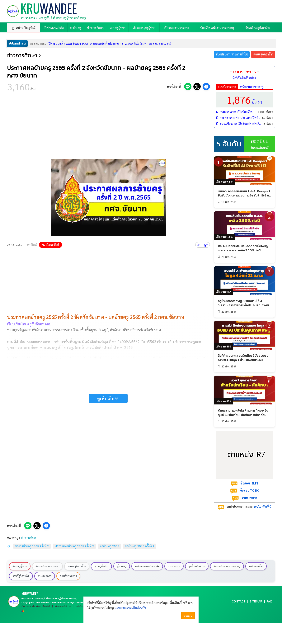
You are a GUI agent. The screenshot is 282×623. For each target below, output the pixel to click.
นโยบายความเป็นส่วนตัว (130, 608)
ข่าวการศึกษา (29, 538)
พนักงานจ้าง (256, 566)
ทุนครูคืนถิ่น (101, 566)
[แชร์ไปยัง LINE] (187, 86)
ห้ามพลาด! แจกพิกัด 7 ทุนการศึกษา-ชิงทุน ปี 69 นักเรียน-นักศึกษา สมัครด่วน (243, 412)
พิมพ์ (34, 245)
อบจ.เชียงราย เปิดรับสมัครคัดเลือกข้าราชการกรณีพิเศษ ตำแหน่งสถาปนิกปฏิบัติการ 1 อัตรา (241, 123)
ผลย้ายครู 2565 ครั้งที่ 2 (139, 546)
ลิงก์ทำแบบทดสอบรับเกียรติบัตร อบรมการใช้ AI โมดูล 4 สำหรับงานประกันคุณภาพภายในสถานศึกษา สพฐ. (243, 359)
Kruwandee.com (57, 602)
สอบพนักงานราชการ (47, 566)
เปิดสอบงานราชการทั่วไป (232, 54)
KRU (29, 593)
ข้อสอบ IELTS (249, 483)
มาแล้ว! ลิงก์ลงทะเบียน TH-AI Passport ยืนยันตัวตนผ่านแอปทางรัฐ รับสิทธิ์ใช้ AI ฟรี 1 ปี (244, 195)
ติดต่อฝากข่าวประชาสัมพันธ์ (35, 606)
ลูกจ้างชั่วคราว (197, 566)
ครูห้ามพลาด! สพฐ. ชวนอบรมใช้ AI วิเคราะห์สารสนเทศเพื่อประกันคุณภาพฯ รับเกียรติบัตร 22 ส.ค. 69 (243, 305)
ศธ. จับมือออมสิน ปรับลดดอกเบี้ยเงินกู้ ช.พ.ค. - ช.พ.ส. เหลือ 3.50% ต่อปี (243, 248)
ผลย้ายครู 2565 (109, 546)
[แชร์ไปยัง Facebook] (206, 86)
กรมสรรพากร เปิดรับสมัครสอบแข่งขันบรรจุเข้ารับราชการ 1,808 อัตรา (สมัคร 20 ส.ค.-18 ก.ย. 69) (238, 112)
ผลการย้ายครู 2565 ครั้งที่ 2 (32, 546)
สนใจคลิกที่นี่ (262, 507)
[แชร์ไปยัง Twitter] (197, 86)
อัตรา (244, 99)
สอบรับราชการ (227, 87)
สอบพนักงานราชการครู (227, 566)
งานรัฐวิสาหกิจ (20, 576)
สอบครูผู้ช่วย (19, 566)
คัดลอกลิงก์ (52, 245)
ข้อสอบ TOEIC (249, 490)
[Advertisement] (108, 126)
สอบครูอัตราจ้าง (263, 54)
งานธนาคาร (44, 576)
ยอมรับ (188, 615)
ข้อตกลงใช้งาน (63, 606)
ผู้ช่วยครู (121, 566)
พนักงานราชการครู (252, 87)
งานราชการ (249, 498)
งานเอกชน (174, 566)
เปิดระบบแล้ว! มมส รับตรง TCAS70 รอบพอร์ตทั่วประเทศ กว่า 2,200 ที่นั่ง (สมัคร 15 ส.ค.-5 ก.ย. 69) (100, 43)
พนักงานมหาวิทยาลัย (147, 566)
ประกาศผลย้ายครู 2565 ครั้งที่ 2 (74, 546)
